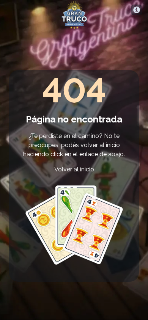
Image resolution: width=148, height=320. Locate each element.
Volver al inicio (74, 169)
